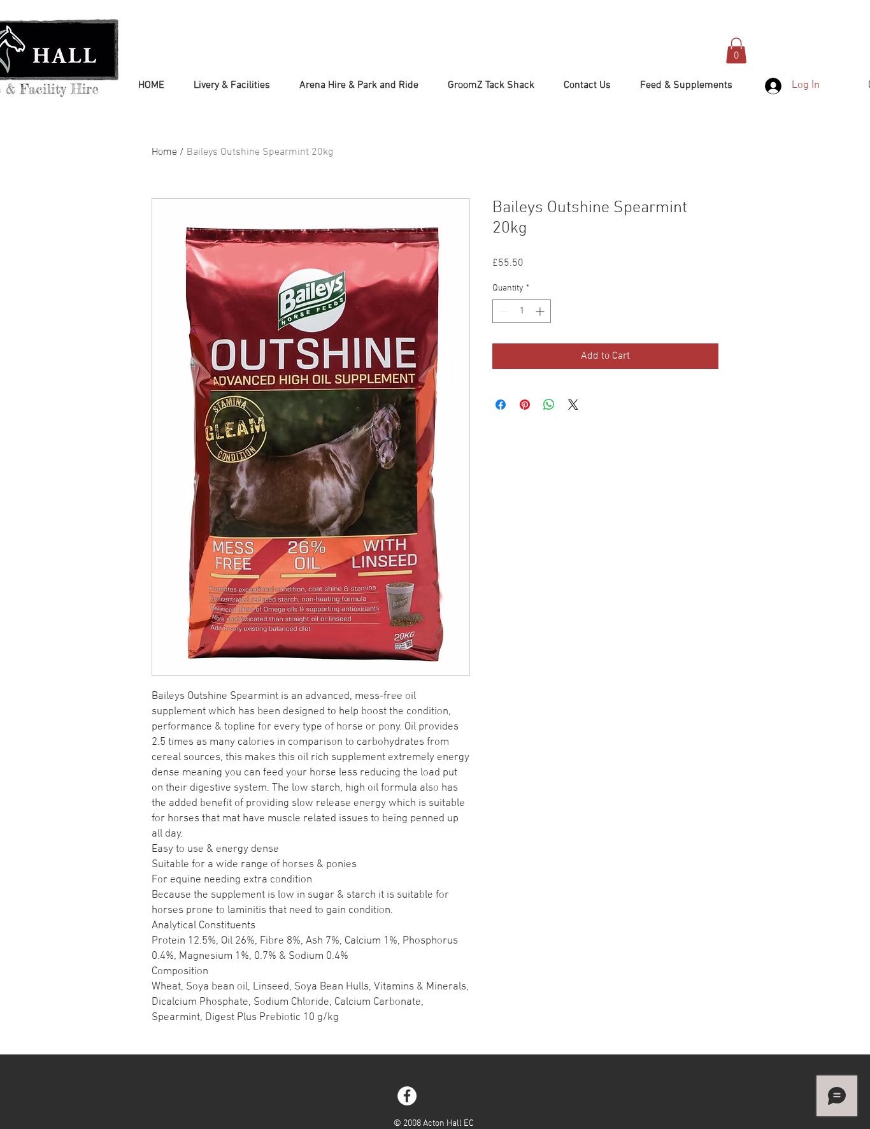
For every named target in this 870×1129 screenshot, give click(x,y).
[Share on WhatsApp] (549, 404)
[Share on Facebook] (500, 404)
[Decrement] (502, 311)
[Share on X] (573, 404)
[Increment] (541, 311)
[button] (736, 51)
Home (164, 152)
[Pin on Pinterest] (524, 404)
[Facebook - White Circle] (407, 1095)
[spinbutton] (521, 311)
